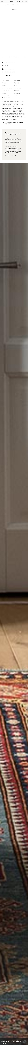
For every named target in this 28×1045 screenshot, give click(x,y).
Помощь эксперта (9, 68)
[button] (25, 57)
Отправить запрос (9, 155)
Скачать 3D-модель (10, 72)
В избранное (8, 66)
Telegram (13, 152)
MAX (17, 152)
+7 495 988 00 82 (14, 151)
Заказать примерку (10, 62)
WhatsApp (7, 152)
